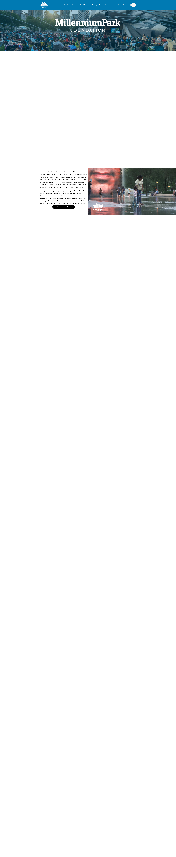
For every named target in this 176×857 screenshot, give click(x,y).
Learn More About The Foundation (64, 207)
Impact (116, 5)
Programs (108, 5)
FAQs (123, 5)
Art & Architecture (84, 5)
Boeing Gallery (97, 5)
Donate (133, 5)
